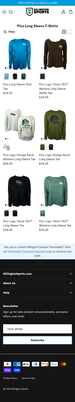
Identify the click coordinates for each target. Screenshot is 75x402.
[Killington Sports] (38, 12)
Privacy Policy (10, 378)
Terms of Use (28, 378)
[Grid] (64, 31)
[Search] (12, 12)
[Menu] (4, 12)
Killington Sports (20, 389)
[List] (69, 31)
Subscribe (37, 340)
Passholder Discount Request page (30, 251)
